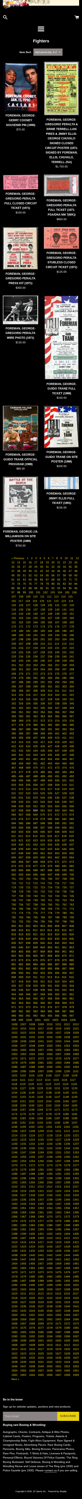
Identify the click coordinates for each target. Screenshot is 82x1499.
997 (71, 1015)
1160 (32, 1105)
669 (43, 861)
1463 (23, 1267)
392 (57, 729)
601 (71, 827)
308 (36, 690)
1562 (50, 1319)
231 (65, 652)
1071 (23, 1058)
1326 (14, 1195)
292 (50, 682)
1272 (32, 1165)
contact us (50, 1470)
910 (28, 977)
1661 (76, 1370)
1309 (76, 1182)
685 (28, 870)
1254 (14, 1156)
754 (71, 900)
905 (57, 972)
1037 (76, 1037)
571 (50, 814)
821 (36, 934)
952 (71, 994)
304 (71, 686)
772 (71, 908)
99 (25, 592)
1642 (50, 1361)
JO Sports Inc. (40, 1491)
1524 (67, 1297)
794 (36, 921)
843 (65, 942)
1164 (66, 1105)
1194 (49, 1122)
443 (36, 754)
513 (21, 789)
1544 (32, 1310)
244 (28, 660)
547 (71, 801)
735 (65, 891)
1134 (14, 1092)
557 (14, 810)
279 (21, 677)
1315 (58, 1186)
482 (57, 772)
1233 (41, 1143)
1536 (32, 1306)
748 (28, 900)
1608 (32, 1344)
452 (36, 759)
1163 (57, 1105)
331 (71, 699)
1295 (23, 1178)
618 (64, 836)
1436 (67, 1250)
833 (57, 938)
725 (57, 887)
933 (65, 985)
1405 (76, 1233)
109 (28, 596)
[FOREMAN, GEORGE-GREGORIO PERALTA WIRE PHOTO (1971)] (20, 310)
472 (50, 767)
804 (43, 925)
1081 (41, 1062)
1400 (32, 1233)
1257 (41, 1156)
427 (50, 746)
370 (28, 720)
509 (57, 784)
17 (36, 562)
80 (53, 583)
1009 (41, 1024)
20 (53, 562)
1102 (14, 1075)
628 (71, 840)
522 (21, 793)
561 (43, 810)
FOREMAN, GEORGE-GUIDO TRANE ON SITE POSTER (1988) (61, 456)
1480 (32, 1276)
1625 (41, 1353)
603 (21, 831)
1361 (41, 1212)
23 (70, 562)
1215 (23, 1135)
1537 (41, 1306)
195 (65, 635)
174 (43, 626)
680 (57, 866)
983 (36, 1011)
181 (28, 630)
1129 (40, 1088)
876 (43, 960)
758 (36, 904)
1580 (67, 1327)
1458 (50, 1263)
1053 (76, 1045)
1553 (41, 1314)
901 (28, 972)
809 (14, 930)
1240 (32, 1148)
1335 (23, 1199)
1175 (23, 1114)
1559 (23, 1319)
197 (14, 639)
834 (65, 938)
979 (71, 1007)
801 (21, 925)
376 (71, 720)
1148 (66, 1096)
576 (21, 819)
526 (50, 793)
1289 (41, 1173)
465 (65, 763)
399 (43, 733)
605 (36, 831)
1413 (76, 1237)
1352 (32, 1208)
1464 (32, 1267)
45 (59, 570)
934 (71, 985)
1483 (58, 1276)
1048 (32, 1045)
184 (50, 630)
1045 (76, 1041)
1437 (76, 1250)
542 (36, 801)
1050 (50, 1045)
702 (21, 878)
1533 (76, 1302)
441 (21, 754)
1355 (58, 1208)
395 (14, 733)
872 (14, 960)
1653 (76, 1366)
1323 (58, 1191)
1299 (58, 1178)
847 (28, 947)
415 (28, 742)
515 (36, 789)
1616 (32, 1349)
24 (75, 562)
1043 (58, 1041)
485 (14, 776)
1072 (32, 1058)
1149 (74, 1096)
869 (57, 955)
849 (43, 947)
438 (65, 750)
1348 (67, 1203)
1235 (58, 1143)
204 (65, 639)
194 (57, 635)
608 (57, 831)
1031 (23, 1037)
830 (36, 938)
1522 (50, 1297)
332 (14, 703)
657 (21, 857)
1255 (23, 1156)
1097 (41, 1071)
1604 (67, 1340)
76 (30, 583)
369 (21, 720)
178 (71, 626)
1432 (32, 1250)
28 (30, 566)
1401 (41, 1233)
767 (36, 908)
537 (65, 797)
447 (65, 754)
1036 (67, 1037)
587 (36, 823)
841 (50, 942)
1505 (41, 1289)
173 (36, 626)
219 (43, 647)
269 (14, 673)
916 (71, 977)
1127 (23, 1088)
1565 (76, 1319)
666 (21, 861)
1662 (14, 1374)
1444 (67, 1255)
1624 (32, 1353)
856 (28, 951)
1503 (23, 1289)
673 (71, 861)
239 (57, 656)
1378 (50, 1220)
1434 (50, 1250)
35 (70, 566)
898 (71, 968)
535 (50, 797)
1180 (66, 1114)
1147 (57, 1096)
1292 (67, 1173)
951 (65, 994)
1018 (50, 1028)
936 (21, 989)
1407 (23, 1237)
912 (43, 977)
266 (57, 669)
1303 (23, 1182)
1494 (14, 1284)
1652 (67, 1366)
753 (65, 900)
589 (50, 823)
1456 (32, 1263)
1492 (67, 1280)
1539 (58, 1306)
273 (43, 673)
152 (14, 617)
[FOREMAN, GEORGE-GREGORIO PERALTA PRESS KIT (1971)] (20, 248)
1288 (32, 1173)
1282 (50, 1169)
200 (36, 639)
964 (28, 1002)
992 (36, 1015)
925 (71, 981)
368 (14, 720)
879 (65, 960)
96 (75, 588)
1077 (76, 1058)
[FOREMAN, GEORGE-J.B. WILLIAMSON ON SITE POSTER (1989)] (20, 502)
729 (21, 891)
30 (42, 566)
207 (21, 643)
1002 (46, 1019)
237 (43, 656)
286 (71, 677)
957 (43, 998)
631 (28, 844)
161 (14, 622)
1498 (50, 1284)
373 (50, 720)
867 (43, 955)
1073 (41, 1058)
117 (21, 600)
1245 (76, 1148)
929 (36, 985)
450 (21, 759)
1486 (14, 1280)
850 (50, 947)
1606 (14, 1344)
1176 (32, 1114)
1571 (58, 1323)
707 (57, 878)
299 (36, 686)
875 (36, 960)
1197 (74, 1122)
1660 (67, 1370)
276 (65, 673)
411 (64, 737)
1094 (14, 1071)
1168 (32, 1109)
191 (36, 635)
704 (36, 878)
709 (71, 878)
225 (21, 652)
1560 (32, 1319)
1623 (23, 1353)
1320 (32, 1191)
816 (64, 930)
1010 (50, 1024)
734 (57, 891)
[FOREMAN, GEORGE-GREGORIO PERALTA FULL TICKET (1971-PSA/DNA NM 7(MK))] (61, 185)
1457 (41, 1263)
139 (50, 609)
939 (43, 989)
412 (71, 737)
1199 (23, 1126)
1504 (32, 1289)
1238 (14, 1148)
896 (57, 968)
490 (50, 776)
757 (28, 904)
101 (38, 592)
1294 (14, 1178)
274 (50, 673)
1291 (58, 1173)
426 (43, 746)
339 (65, 703)
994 (50, 1015)
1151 (23, 1101)
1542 (14, 1310)
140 (57, 609)
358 (71, 712)
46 (65, 570)
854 (14, 951)
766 (28, 908)
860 (57, 951)
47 (70, 570)
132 (65, 605)
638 (14, 849)
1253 (76, 1152)
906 (65, 972)
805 (50, 925)
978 (65, 1007)
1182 (14, 1118)
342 (21, 707)
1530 (50, 1302)
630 (21, 844)
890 (14, 968)
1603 (58, 1340)
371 (36, 720)
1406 (14, 1237)
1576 (32, 1327)
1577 (41, 1327)
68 (53, 579)
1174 (14, 1114)
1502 (14, 1289)
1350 (14, 1208)
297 (21, 686)
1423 (23, 1246)
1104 (32, 1075)
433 (28, 750)
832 (50, 938)
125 (14, 605)
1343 (23, 1203)
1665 (41, 1374)
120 (42, 600)
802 (28, 925)
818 (14, 934)
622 (28, 840)
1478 (14, 1276)
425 (36, 746)
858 (43, 951)
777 (43, 912)
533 (36, 797)
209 (36, 643)
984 (43, 1011)
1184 (32, 1118)
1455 (23, 1263)
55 (48, 575)
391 (50, 729)
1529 (41, 1302)
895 (50, 968)
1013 (76, 1024)
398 (36, 733)
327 (43, 699)
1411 (58, 1237)
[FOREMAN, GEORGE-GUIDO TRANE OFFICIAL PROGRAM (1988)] (20, 428)
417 (43, 742)
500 (57, 780)
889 (71, 964)
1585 (41, 1332)
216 (21, 647)
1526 (14, 1302)
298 (28, 686)
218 (36, 647)
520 (71, 789)
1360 (32, 1212)
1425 (41, 1246)
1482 (50, 1276)
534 (43, 797)
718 (71, 883)
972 (21, 1007)
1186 (49, 1118)
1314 (49, 1186)
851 (57, 947)
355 (50, 712)
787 (50, 917)
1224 (32, 1139)
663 (65, 857)
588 (43, 823)
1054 (14, 1049)
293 (57, 682)
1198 (14, 1126)
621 (21, 840)
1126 (14, 1088)
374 (57, 720)
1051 (58, 1045)
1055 (23, 1049)
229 (50, 652)
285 (65, 677)
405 (21, 737)
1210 (50, 1131)
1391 (23, 1229)
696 (43, 874)
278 (14, 677)
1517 (76, 1293)
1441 (41, 1255)
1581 (76, 1327)
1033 (41, 1037)
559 (28, 810)
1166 (14, 1109)
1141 (74, 1092)
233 (14, 656)
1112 (31, 1079)
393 (65, 729)
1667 (58, 1374)
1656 (32, 1370)
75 (25, 583)
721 (28, 887)
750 (43, 900)
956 (36, 998)
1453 (76, 1259)
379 (28, 724)
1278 (14, 1169)
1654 (14, 1370)
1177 (40, 1114)
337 (50, 703)
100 (31, 592)
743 (57, 895)
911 (35, 977)
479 (36, 772)
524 (36, 793)
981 (21, 1011)
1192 (32, 1122)
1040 (32, 1041)
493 (71, 776)
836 (14, 942)
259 (71, 665)
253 (28, 665)
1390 (14, 1229)
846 (21, 947)
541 (28, 801)
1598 (14, 1340)
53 (36, 575)
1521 (41, 1297)
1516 (67, 1293)
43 (48, 570)
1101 (76, 1071)
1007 (23, 1024)
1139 (57, 1092)
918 (21, 981)
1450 (50, 1259)
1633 (41, 1357)
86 (19, 588)
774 (21, 912)
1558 (14, 1319)
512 (14, 789)
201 (43, 639)
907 (71, 972)
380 (36, 724)
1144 (32, 1096)
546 (65, 801)
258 (65, 665)
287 (14, 682)
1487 (23, 1280)
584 (14, 823)
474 (65, 767)
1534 (14, 1306)
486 (21, 776)
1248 (32, 1152)
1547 (58, 1310)
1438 (14, 1255)
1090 (50, 1066)
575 (14, 819)
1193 (40, 1122)
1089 (41, 1066)
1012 (67, 1024)
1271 (23, 1165)
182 (36, 630)
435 (43, 750)
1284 (67, 1169)
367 (71, 716)
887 (57, 964)
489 (43, 776)
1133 (74, 1088)
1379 (58, 1220)
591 (65, 823)
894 (43, 968)
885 (43, 964)
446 (57, 754)
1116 (65, 1079)
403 (71, 733)
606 (43, 831)
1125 (74, 1084)
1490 (50, 1280)
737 (14, 895)
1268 (67, 1161)
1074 (50, 1058)
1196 (66, 1122)
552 (43, 806)
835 (71, 938)
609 (65, 831)
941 (57, 989)
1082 (50, 1062)
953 (14, 998)
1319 (23, 1191)
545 (57, 801)
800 (14, 925)
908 (14, 977)
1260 (67, 1156)
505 (28, 784)
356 (57, 712)
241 (71, 656)
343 (28, 707)
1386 (50, 1225)
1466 (50, 1267)
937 (28, 989)
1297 (41, 1178)
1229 (76, 1139)
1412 (67, 1237)
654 (65, 853)
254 (36, 665)
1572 (67, 1323)
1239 (23, 1148)
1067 (58, 1054)
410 (57, 737)
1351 (23, 1208)
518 (57, 789)
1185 (40, 1118)
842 (57, 942)
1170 (49, 1109)
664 (71, 857)
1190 (14, 1122)
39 (25, 570)
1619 (58, 1349)
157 (50, 617)
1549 (76, 1310)
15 (25, 562)
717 (64, 883)
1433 (41, 1250)
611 (14, 836)
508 (50, 784)
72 (75, 579)
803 (36, 925)
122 (56, 600)
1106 (49, 1075)
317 (36, 694)
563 (57, 810)
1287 (23, 1173)
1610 (50, 1344)
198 (21, 639)
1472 (32, 1272)
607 (50, 831)
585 (21, 823)
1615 (23, 1349)
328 (50, 699)
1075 (58, 1058)
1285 (76, 1169)
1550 (14, 1314)
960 (65, 998)
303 (65, 686)
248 (57, 660)
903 (43, 972)
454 (50, 759)
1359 (23, 1212)
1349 (76, 1203)
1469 (76, 1267)
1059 (58, 1049)
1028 (67, 1032)
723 (43, 887)
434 (36, 750)
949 (50, 994)
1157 (74, 1101)
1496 (32, 1284)
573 (65, 814)
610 (71, 831)
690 (65, 870)
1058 (50, 1049)
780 (65, 912)
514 (28, 789)
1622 (14, 1353)
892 (28, 968)
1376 (32, 1220)
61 (13, 579)
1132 (66, 1088)
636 (65, 844)
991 (28, 1015)
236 (36, 656)
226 (28, 652)
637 (71, 844)
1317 (76, 1186)
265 (50, 669)
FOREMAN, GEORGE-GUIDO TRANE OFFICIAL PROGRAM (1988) (20, 459)
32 (53, 566)
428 (57, 746)
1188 (66, 1118)
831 (43, 938)
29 (36, 566)
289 (28, 682)
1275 (58, 1165)
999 (21, 1019)
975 (43, 1007)
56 (53, 575)
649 (28, 853)
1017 (41, 1028)
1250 (50, 1152)
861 (65, 951)
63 (25, 579)
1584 (32, 1332)
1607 (23, 1344)
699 (65, 874)
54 (42, 575)
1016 (32, 1028)
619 (71, 836)
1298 (50, 1178)
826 (71, 934)
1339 (58, 1199)
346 (50, 707)
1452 (67, 1259)
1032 (32, 1037)
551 (36, 806)
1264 (32, 1161)
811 (28, 930)
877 (50, 960)
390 (43, 729)
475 (71, 767)
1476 (67, 1272)
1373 (76, 1216)
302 (57, 686)
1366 (14, 1216)
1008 (32, 1024)
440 (14, 754)
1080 (32, 1062)
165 (43, 622)
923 (57, 981)
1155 (57, 1101)
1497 (41, 1284)
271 (28, 673)
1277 (76, 1165)
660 (43, 857)
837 (21, 942)
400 (50, 733)
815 (57, 930)
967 (50, 1002)
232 (71, 652)
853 (71, 947)
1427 (58, 1246)
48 (75, 570)
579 (43, 819)
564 (65, 810)
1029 (76, 1032)
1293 (76, 1173)
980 (14, 1011)
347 (57, 707)
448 (71, 754)
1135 (23, 1092)
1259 (58, 1156)
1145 (40, 1096)
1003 (55, 1019)
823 (50, 934)
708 (65, 878)
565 (71, 810)
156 (43, 617)
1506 (50, 1289)
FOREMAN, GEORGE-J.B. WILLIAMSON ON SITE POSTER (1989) (20, 536)
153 (21, 617)
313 (71, 690)
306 (21, 690)
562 (50, 810)
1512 (32, 1293)
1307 (58, 1182)
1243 (58, 1148)
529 (71, 793)
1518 (14, 1297)
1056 (32, 1049)
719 (14, 887)
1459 (58, 1263)
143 (14, 613)
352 (28, 712)
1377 (41, 1220)
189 (21, 635)
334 (28, 703)
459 (21, 763)
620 (14, 840)
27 (25, 566)
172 (28, 626)
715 (50, 883)
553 (50, 806)
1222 (14, 1139)
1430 (14, 1250)
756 (21, 904)
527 (57, 793)
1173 (74, 1109)
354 (43, 712)
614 (35, 836)
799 (71, 921)
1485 (76, 1276)
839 (36, 942)
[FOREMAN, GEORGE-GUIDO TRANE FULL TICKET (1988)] (61, 338)
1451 (58, 1259)
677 (36, 866)
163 (28, 622)
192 (43, 635)
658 (28, 857)
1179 (57, 1114)
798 (65, 921)
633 (43, 844)
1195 (57, 1122)
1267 (58, 1161)
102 (45, 592)
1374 (14, 1220)
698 (57, 874)
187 (71, 630)
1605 (76, 1340)
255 (43, 665)
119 (35, 600)
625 (50, 840)
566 (14, 814)
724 (50, 887)
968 (57, 1002)
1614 (14, 1349)
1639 (23, 1361)
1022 (14, 1032)
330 (65, 699)
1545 (41, 1310)
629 (14, 844)
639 (21, 849)
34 (65, 566)
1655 (23, 1370)
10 (66, 558)
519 (65, 789)
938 (36, 989)
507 (43, 784)
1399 (23, 1233)
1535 (23, 1306)
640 (28, 849)
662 (57, 857)
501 (65, 780)
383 (57, 724)
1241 (41, 1148)
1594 (50, 1336)
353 (36, 712)
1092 (67, 1066)
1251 (58, 1152)
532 (28, 797)
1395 (58, 1229)
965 (36, 1002)
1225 (41, 1139)
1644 (67, 1361)
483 (65, 772)
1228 (67, 1139)
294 (65, 682)
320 (57, 694)
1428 (67, 1246)
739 (28, 895)
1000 (29, 1019)
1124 (66, 1084)
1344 (32, 1203)
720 (21, 887)
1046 (14, 1045)
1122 (48, 1084)
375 (65, 720)
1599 (23, 1340)
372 (43, 720)
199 (28, 639)
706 (50, 878)
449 (14, 759)
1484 (67, 1276)
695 (36, 874)
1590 (14, 1336)
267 (65, 669)
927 (21, 985)
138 (43, 609)
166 (50, 622)
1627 (58, 1353)
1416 (32, 1242)
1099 (58, 1071)
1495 (23, 1284)
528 (65, 793)
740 (36, 895)
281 (36, 677)
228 (43, 652)
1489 (41, 1280)
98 (19, 592)
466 (71, 763)
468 (21, 767)
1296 (32, 1178)
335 (36, 703)
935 (14, 989)
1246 (14, 1152)
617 (57, 836)
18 (42, 562)
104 (60, 592)
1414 (14, 1242)
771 (65, 908)
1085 (76, 1062)
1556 (67, 1314)
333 (21, 703)
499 (50, 780)
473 (57, 767)
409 (50, 737)
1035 (58, 1037)
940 (50, 989)
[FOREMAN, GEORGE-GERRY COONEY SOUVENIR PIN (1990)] (20, 86)
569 (36, 814)
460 (28, 763)
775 (28, 912)
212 (57, 643)
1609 (41, 1344)
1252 (67, 1152)
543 (43, 801)
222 (65, 647)
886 (50, 964)
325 (28, 699)
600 (65, 827)
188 (14, 635)
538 (71, 797)
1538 (50, 1306)
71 (70, 579)
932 (57, 985)
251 (14, 665)
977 (57, 1007)
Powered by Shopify (57, 1491)
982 (28, 1011)
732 (43, 891)
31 (48, 566)
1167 (23, 1109)
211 (50, 643)
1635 (58, 1357)
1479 (23, 1276)
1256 (32, 1156)
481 (50, 772)
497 (36, 780)
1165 (74, 1105)
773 (14, 912)
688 (50, 870)
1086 (14, 1066)
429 (65, 746)
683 (14, 870)
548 (14, 806)
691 (71, 870)
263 (36, 669)
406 (28, 737)
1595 (58, 1336)
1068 (67, 1054)
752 (57, 900)
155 (36, 617)
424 (28, 746)
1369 (41, 1216)
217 (28, 647)
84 (75, 583)
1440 (32, 1255)
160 (71, 617)
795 (43, 921)
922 (50, 981)
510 (65, 784)
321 (65, 694)
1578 (50, 1327)
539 (14, 801)
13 (13, 562)
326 (36, 699)
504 (21, 784)
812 (35, 930)
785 (36, 917)
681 (65, 866)
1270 (14, 1165)
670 (50, 861)
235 (28, 656)
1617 (41, 1349)
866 (36, 955)
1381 (76, 1220)
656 (14, 857)
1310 (14, 1186)
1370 (50, 1216)
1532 (67, 1302)
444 (43, 754)
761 (57, 904)
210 (43, 643)
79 (48, 583)
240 (65, 656)
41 (36, 570)
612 (21, 836)
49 (13, 575)
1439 (23, 1255)
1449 (41, 1259)
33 (59, 566)
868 (50, 955)
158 (57, 617)
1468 (67, 1267)
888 (65, 964)
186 (65, 630)
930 (43, 985)
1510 (14, 1293)
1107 (57, 1075)
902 (36, 972)
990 (21, 1015)
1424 (32, 1246)
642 (43, 849)
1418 (50, 1242)
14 (19, 562)
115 (70, 596)
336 (43, 703)
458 (14, 763)
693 (21, 874)
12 (77, 558)
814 (50, 930)
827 (14, 938)
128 (36, 605)
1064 (32, 1054)
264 (43, 669)
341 (14, 707)
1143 (23, 1096)
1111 (23, 1079)
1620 (67, 1349)
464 (57, 763)
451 (28, 759)
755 (14, 904)
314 (14, 694)
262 (28, 669)
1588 (67, 1332)
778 (50, 912)
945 (21, 994)
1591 (23, 1336)
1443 (58, 1255)
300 (43, 686)
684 (21, 870)
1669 (76, 1374)
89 (36, 588)
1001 (38, 1019)
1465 (41, 1267)
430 (71, 746)
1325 (76, 1191)
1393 (41, 1229)
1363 (58, 1212)
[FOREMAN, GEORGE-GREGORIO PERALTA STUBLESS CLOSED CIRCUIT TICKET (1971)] (61, 238)
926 (14, 985)
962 (14, 1002)
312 (64, 690)
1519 (23, 1297)
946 (28, 994)
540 (21, 801)
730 (28, 891)
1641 (41, 1361)
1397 (76, 1229)
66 (42, 579)
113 (56, 596)
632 (36, 844)
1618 (50, 1349)
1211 (58, 1131)
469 (28, 767)
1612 (67, 1344)
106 (74, 592)
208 (28, 643)
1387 (58, 1225)
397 (28, 733)
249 (65, 660)
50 (19, 575)
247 (50, 660)
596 (36, 827)
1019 (58, 1028)
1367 (23, 1216)
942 (65, 989)
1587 (58, 1332)
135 (21, 609)
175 (50, 626)
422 (14, 746)
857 (36, 951)
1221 (76, 1135)
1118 (14, 1084)
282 (43, 677)
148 (50, 613)
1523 (58, 1297)
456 (65, 759)
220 (50, 647)
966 (43, 1002)
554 (57, 806)
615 (43, 836)
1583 (23, 1332)
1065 (41, 1054)
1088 (32, 1066)
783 (21, 917)
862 (71, 951)
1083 (58, 1062)
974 (36, 1007)
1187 (57, 1118)
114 (63, 596)
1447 (23, 1259)
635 (57, 844)
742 (50, 895)
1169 (40, 1109)
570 (43, 814)
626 (57, 840)
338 (57, 703)
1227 (58, 1139)
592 (71, 823)
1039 (23, 1041)
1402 (50, 1233)
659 (36, 857)
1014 (14, 1028)
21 (59, 562)
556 (71, 806)
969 (65, 1002)
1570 (50, 1323)
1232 (32, 1143)
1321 (41, 1191)
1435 (58, 1250)
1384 (32, 1225)
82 (65, 583)
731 (36, 891)
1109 (74, 1075)
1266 (50, 1161)
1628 (67, 1353)
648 (21, 853)
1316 (67, 1186)
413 (14, 742)
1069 (76, 1054)
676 (28, 866)
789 (65, 917)
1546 (50, 1310)
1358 (14, 1212)
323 (14, 699)
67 (48, 579)
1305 (41, 1182)
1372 (67, 1216)
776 (36, 912)
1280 (32, 1169)
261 (21, 669)
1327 (23, 1195)
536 (57, 797)
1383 (23, 1225)
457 (71, 759)
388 (28, 729)
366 (65, 716)
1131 (57, 1088)
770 (57, 908)
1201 (40, 1126)
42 (42, 570)
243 (21, 660)
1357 (76, 1208)
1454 (14, 1263)
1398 (14, 1233)
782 (14, 917)
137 (36, 609)
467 (14, 767)
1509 (76, 1289)
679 (50, 866)
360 (21, 716)
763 (71, 904)
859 (50, 951)
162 (21, 622)
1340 (67, 1199)
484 (71, 772)
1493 (76, 1280)
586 (28, 823)
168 (65, 622)
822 (43, 934)
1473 (41, 1272)
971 (14, 1007)
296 (14, 686)
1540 (67, 1306)
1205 (75, 1126)
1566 (14, 1323)
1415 (23, 1242)
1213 (76, 1131)
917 (14, 981)
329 (57, 699)
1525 (76, 1297)
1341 (76, 1199)
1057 (41, 1049)
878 (57, 960)
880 (71, 960)
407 (36, 737)
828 (21, 938)
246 (43, 660)
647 (14, 853)
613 (28, 836)
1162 (49, 1105)
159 (65, 617)
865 (28, 955)
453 (43, 759)
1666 (50, 1374)
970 (71, 1002)
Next (15, 1379)
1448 (32, 1259)
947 (36, 994)
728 (14, 891)
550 (28, 806)
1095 (23, 1071)
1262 (14, 1161)
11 (72, 558)
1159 (23, 1105)
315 (21, 694)
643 (50, 849)
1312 (32, 1186)
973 (28, 1007)
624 (43, 840)
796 (50, 921)
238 (50, 656)
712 (28, 883)
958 (50, 998)
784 (28, 917)
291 (43, 682)
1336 (32, 1199)
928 (28, 985)
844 (71, 942)
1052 (67, 1045)
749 (36, 900)
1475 (58, 1272)
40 (30, 570)
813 (43, 930)
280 (28, 677)
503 (14, 784)
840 (43, 942)
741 (43, 895)
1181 (74, 1114)
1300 (67, 1178)
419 (57, 742)
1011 (58, 1024)
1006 (14, 1024)
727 (71, 887)
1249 (41, 1152)
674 (14, 866)
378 (21, 724)
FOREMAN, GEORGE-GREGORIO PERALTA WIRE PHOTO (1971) (20, 333)
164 (36, 622)
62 (19, 579)
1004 (64, 1019)
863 (14, 955)
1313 (41, 1186)
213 (64, 643)
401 (57, 733)
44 (53, 570)
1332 (67, 1195)
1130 (49, 1088)
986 (57, 1011)
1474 (50, 1272)
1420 (67, 1242)
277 (71, 673)
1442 (50, 1255)
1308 (67, 1182)
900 (21, 972)
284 (57, 677)
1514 (49, 1293)
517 (50, 789)
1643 (58, 1361)
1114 (48, 1079)
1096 (32, 1071)
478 (28, 772)
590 (57, 823)
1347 (58, 1203)
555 (65, 806)
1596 (67, 1336)
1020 (67, 1028)
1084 (67, 1062)
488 (36, 776)
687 (43, 870)
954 (21, 998)
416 (36, 742)
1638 (14, 1361)
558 (21, 810)
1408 (32, 1237)
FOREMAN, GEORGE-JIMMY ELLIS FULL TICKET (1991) (61, 498)
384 (65, 724)
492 (65, 776)
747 (21, 900)
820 (28, 934)
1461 (76, 1263)
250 (71, 660)
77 (36, 583)
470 (36, 767)
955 (28, 998)
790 (71, 917)
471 (43, 767)
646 (71, 849)
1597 (76, 1336)
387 (21, 729)
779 (57, 912)
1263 (23, 1161)
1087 (23, 1066)
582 (65, 819)
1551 (23, 1314)
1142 (14, 1096)
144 (21, 613)
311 (57, 690)
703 (28, 878)
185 (57, 630)
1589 (76, 1332)
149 (57, 613)
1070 (14, 1058)
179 (14, 630)
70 (65, 579)
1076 (67, 1058)
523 (28, 793)
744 (65, 895)
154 (28, 617)
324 (21, 699)
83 (70, 583)
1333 (76, 1195)
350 (14, 712)
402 (65, 733)
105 (67, 592)
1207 (23, 1131)
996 (65, 1015)
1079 (23, 1062)
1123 (57, 1084)
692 (14, 874)
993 (43, 1015)
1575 (23, 1327)
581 (57, 819)
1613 (76, 1344)
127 (28, 605)
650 (36, 853)
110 (35, 596)
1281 (41, 1169)
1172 (66, 1109)
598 (50, 827)
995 (57, 1015)
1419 (58, 1242)
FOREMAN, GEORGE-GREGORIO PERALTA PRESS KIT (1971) (20, 278)
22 (65, 562)
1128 (32, 1088)
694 (28, 874)
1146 (49, 1096)
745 (71, 895)
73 (13, 583)
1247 (23, 1152)
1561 (41, 1319)
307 (28, 690)
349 (71, 707)
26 (19, 566)
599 (57, 827)
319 (50, 694)
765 (21, 908)
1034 (50, 1037)
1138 (49, 1092)
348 (65, 707)
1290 (50, 1173)
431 (14, 750)
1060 (67, 1049)
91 (48, 588)
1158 (14, 1105)
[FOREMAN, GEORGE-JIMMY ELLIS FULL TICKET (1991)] (61, 483)
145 (28, 613)
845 (14, 947)
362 (36, 716)
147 (43, 613)
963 (21, 1002)
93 (59, 588)
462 (43, 763)
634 (50, 844)
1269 (76, 1161)
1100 (67, 1071)
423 (21, 746)
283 (50, 677)
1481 (41, 1276)
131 (57, 605)
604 (28, 831)
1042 (50, 1041)
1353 (41, 1208)
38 (19, 570)
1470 (14, 1272)
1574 (14, 1327)
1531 (58, 1302)
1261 (76, 1156)
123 (64, 600)
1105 (40, 1075)
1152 (32, 1101)
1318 (14, 1191)
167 (57, 622)
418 (50, 742)
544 (50, 801)
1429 (76, 1246)
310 (50, 690)
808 (71, 925)
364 (50, 716)
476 (14, 772)
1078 (14, 1062)
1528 (32, 1302)
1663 (23, 1374)
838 (28, 942)
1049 (41, 1045)
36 (75, 566)
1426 (50, 1246)
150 (65, 613)
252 (21, 665)
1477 (76, 1272)
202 (50, 639)
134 (14, 609)
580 (50, 819)
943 (71, 989)
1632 (32, 1357)
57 (59, 575)
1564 (67, 1319)
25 (13, 566)
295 (71, 682)
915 (64, 977)
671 (57, 861)
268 (71, 669)
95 (70, 588)
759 (43, 904)
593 (14, 827)
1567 (23, 1323)
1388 (67, 1225)
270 (21, 673)
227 (36, 652)
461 (36, 763)
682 (71, 866)
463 (50, 763)
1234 (50, 1143)
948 (43, 994)
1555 (58, 1314)
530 (14, 797)
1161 (40, 1105)
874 (28, 960)
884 (36, 964)
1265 (41, 1161)
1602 (50, 1340)
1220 (67, 1135)
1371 (58, 1216)
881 (14, 964)
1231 (23, 1143)
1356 (67, 1208)
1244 (67, 1148)
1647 (23, 1366)
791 (14, 921)
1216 (32, 1135)
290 (36, 682)
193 (50, 635)
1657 (41, 1370)
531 (21, 797)
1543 (23, 1310)
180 (21, 630)
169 (71, 622)
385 (71, 724)
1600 (32, 1340)
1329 (41, 1195)
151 (71, 613)
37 (13, 570)
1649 (41, 1366)
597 (43, 827)
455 (57, 759)
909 (21, 977)
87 (25, 588)
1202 (49, 1126)
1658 (50, 1370)
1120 (31, 1084)
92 (53, 588)
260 (14, 669)
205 (71, 639)
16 (30, 562)
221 (57, 647)
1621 (76, 1349)
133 (71, 605)
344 (36, 707)
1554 (50, 1314)
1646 (14, 1366)
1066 (50, 1054)
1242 (50, 1148)
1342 (14, 1203)
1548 (67, 1310)
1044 (67, 1041)
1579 (58, 1327)
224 (14, 652)
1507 (58, 1289)
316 (28, 694)
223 (71, 647)
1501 (76, 1284)
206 (14, 643)
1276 (67, 1165)
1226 (50, 1139)
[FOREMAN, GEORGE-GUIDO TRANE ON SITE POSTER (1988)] (61, 427)
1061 (76, 1049)
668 (36, 861)
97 (13, 592)
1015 (23, 1028)
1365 (76, 1212)
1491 (58, 1280)
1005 (73, 1019)
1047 (23, 1045)
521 (14, 793)
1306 (50, 1182)
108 (21, 596)
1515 (58, 1293)
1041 (41, 1041)
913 (50, 977)
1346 (50, 1203)
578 (36, 819)
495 (21, 780)
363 (43, 716)
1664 (32, 1374)
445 (50, 754)
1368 (32, 1216)
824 (57, 934)
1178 (49, 1114)
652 (50, 853)
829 (28, 938)
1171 (57, 1109)
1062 (14, 1054)
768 (43, 908)
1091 (58, 1066)
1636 (67, 1357)
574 (71, 814)
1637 (76, 1357)
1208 (32, 1131)
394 (71, 729)
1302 (14, 1182)
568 (28, 814)
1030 (14, 1037)
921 (43, 981)
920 (36, 981)
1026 (50, 1032)
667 (28, 861)
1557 (76, 1314)
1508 (67, 1289)
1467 (58, 1267)
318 (43, 694)
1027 (58, 1032)
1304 (32, 1182)
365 (57, 716)
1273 (41, 1165)
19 (48, 562)
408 (43, 737)
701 (14, 878)
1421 (76, 1242)
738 (21, 895)
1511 (23, 1293)
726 (65, 887)
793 (28, 921)
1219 (58, 1135)
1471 (23, 1272)
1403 (58, 1233)
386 (14, 729)
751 (50, 900)
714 (43, 883)
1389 (76, 1225)
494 (14, 780)
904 (50, 972)
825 (65, 934)
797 (57, 921)
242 (14, 660)
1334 (14, 1199)
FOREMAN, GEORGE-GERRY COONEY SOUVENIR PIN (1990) (20, 120)
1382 (14, 1225)
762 (65, 904)
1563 (58, 1319)
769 (50, 908)
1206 (14, 1131)
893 (36, 968)
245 (36, 660)
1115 (56, 1079)
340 (71, 703)
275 (57, 673)
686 (36, 870)
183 (43, 630)
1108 (66, 1075)
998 (14, 1019)
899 (14, 972)
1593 (41, 1336)
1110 (14, 1079)
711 (21, 883)
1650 (50, 1366)
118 (28, 600)
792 (21, 921)
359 (14, 716)
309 (43, 690)
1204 (67, 1126)
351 (21, 712)
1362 (50, 1212)
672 (65, 861)
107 (14, 596)
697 (50, 874)
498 (43, 780)
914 (57, 977)
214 (71, 643)
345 (43, 707)
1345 (41, 1203)
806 (57, 925)
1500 (67, 1284)
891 (21, 968)
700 (71, 874)
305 (14, 690)
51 (25, 575)
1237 (76, 1143)
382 (50, 724)
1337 (41, 1199)
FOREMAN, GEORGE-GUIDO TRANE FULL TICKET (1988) (61, 388)
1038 (14, 1041)
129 (43, 605)
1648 (32, 1366)
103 (53, 592)
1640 (32, 1361)
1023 (23, 1032)
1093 (76, 1066)
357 (65, 712)
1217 (41, 1135)
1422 (14, 1246)
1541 (76, 1306)
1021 (76, 1028)
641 (36, 849)
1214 (14, 1135)
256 (50, 665)
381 (43, 724)
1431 (23, 1250)
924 (65, 981)
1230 (14, 1143)
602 (14, 831)
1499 (58, 1284)
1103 (23, 1075)
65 (36, 579)
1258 (50, 1156)
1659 (58, 1370)
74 (19, 583)
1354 (50, 1208)
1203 (58, 1126)
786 (43, 917)
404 (14, 737)
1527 (23, 1302)
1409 (41, 1237)
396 (21, 733)
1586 (50, 1332)
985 (50, 1011)
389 (36, 729)
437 (57, 750)
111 (42, 596)
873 (21, 960)
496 (28, 780)
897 (65, 968)
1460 (67, 1263)
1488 (32, 1280)
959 (57, 998)
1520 (32, 1297)
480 (43, 772)
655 (71, 853)
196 (71, 635)
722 (36, 887)
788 (57, 917)
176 (57, 626)
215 (14, 647)
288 (21, 682)
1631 (23, 1357)
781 (71, 912)
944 (14, 994)
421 (71, 742)
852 (65, 947)
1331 (58, 1195)
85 (13, 588)
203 (57, 639)
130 (50, 605)
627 (65, 840)
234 (21, 656)
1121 (40, 1084)
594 (21, 827)
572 (57, 814)
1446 (14, 1259)
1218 (50, 1135)
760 (50, 904)
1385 (41, 1225)
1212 (67, 1131)
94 (65, 588)
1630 (14, 1357)
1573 (76, 1323)
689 (57, 870)
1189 (74, 1118)
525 (43, 793)
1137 (40, 1092)
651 (43, 853)
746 (14, 900)
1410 (50, 1237)
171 (21, 626)
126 (21, 605)
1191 (23, 1122)
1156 (66, 1101)
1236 (67, 1143)
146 (36, 613)
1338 (50, 1199)
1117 (73, 1079)
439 (71, 750)
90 (42, 588)
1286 (14, 1173)
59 (70, 575)
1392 (32, 1229)
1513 (41, 1293)
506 (36, 784)
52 (30, 575)
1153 (40, 1101)
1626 (50, 1353)
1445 (76, 1255)
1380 (67, 1220)
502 (71, 780)
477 (21, 772)
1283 (58, 1169)
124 (71, 600)
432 (21, 750)
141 (65, 609)
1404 (67, 1233)
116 (14, 600)
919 (28, 981)
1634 (50, 1357)
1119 (23, 1084)
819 (21, 934)
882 (21, 964)
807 (65, 925)
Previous (18, 558)
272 (36, 673)
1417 (41, 1242)
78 (42, 583)
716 (57, 883)
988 (71, 1011)
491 (57, 776)
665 (14, 861)
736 (71, 891)
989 (14, 1015)
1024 (32, 1032)
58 (65, 575)
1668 (67, 1374)
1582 (14, 1332)
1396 (67, 1229)
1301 (76, 1178)
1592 (32, 1336)
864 (21, 955)
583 (71, 819)
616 (50, 836)
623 (36, 840)
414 (21, 742)
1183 (23, 1118)
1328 (32, 1195)
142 (71, 609)
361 (28, 716)
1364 (67, 1212)
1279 (23, 1169)
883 (28, 964)
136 (28, 609)
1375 (23, 1220)
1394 (50, 1229)
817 (71, 930)
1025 (41, 1032)
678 (43, 866)
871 (71, 955)
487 (28, 776)
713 (35, 883)
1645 (76, 1361)
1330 (50, 1195)
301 (50, 686)
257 (57, 665)
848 (36, 947)
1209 (41, 1131)
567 (21, 814)
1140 (66, 1092)
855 (21, 951)
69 (59, 579)
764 (14, 908)
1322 (50, 1191)
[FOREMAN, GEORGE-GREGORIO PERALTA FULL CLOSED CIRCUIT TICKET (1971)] (20, 182)
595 (28, 827)
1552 (32, 1314)
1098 (50, 1071)
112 (49, 596)
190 (28, 635)
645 (65, 849)
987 (65, 1011)
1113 (39, 1079)
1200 (32, 1126)
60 (75, 575)
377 (14, 724)
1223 (23, 1139)
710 (14, 883)
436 (50, 750)
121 (49, 600)
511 (71, 784)
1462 (14, 1267)
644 (57, 849)
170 (14, 626)
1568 (32, 1323)
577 (28, 819)
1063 (23, 1054)
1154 (49, 1101)
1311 (23, 1186)
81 (59, 583)
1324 (67, 1191)
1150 (14, 1101)
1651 (58, 1366)
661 (50, 857)
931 (50, 985)
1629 (76, 1353)
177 (65, 626)
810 (21, 930)
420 (65, 742)
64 (30, 579)
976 (50, 1007)
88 (30, 588)
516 (43, 789)
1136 (32, 1092)
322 (71, 694)
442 (28, 754)
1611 (58, 1344)
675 (21, 866)
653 (57, 853)
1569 (41, 1323)
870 (65, 955)
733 (50, 891)
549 (21, 806)
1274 (50, 1165)
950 (57, 994)
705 (43, 878)
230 (57, 652)
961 (71, 998)
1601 (41, 1340)
